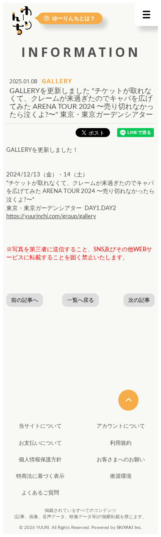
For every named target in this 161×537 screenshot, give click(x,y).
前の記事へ (24, 300)
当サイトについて (40, 426)
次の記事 (139, 300)
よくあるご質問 (40, 492)
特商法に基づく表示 (40, 476)
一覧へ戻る (80, 300)
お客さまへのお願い (121, 459)
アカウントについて (121, 426)
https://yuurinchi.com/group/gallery (51, 216)
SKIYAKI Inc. (129, 527)
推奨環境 (120, 476)
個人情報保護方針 (40, 459)
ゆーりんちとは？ (73, 18)
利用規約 (120, 443)
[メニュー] (146, 14)
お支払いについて (40, 443)
